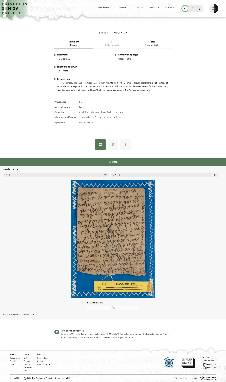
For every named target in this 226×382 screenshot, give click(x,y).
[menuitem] (101, 9)
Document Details (74, 43)
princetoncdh (211, 368)
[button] (15, 10)
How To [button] (168, 7)
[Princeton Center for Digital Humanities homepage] (190, 363)
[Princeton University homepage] (208, 378)
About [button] (152, 7)
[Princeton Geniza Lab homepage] (171, 363)
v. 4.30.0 (193, 378)
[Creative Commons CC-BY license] (68, 378)
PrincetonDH (211, 364)
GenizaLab (210, 361)
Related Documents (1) (151, 43)
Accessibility (15, 378)
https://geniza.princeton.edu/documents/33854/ (85, 337)
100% (106, 175)
